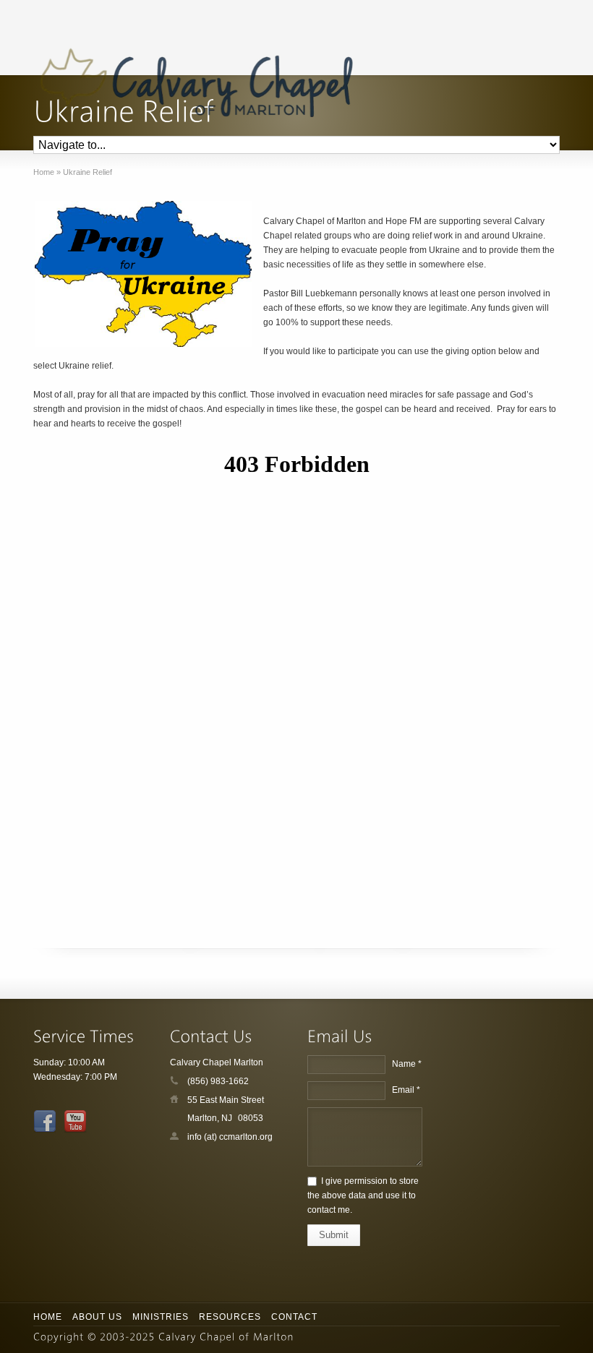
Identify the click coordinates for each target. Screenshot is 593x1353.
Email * (406, 1090)
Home (47, 1317)
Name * (407, 1064)
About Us (97, 1317)
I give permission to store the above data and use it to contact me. (363, 1195)
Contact (294, 1317)
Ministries (160, 1317)
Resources (230, 1317)
